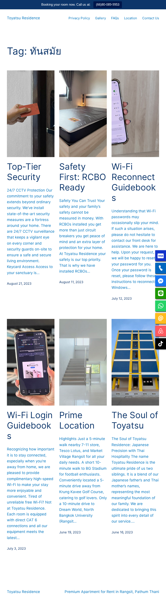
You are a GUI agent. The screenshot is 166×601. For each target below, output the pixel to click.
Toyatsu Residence (23, 18)
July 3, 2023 (16, 548)
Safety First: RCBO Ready (82, 177)
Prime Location (76, 420)
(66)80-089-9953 (107, 4)
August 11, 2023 (71, 282)
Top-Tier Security (24, 171)
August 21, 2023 (19, 283)
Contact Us (150, 18)
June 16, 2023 (122, 532)
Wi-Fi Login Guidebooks (30, 425)
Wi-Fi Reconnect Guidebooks (134, 182)
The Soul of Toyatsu (135, 420)
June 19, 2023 (70, 532)
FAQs (115, 18)
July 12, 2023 (122, 298)
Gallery (100, 18)
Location (130, 18)
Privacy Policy (79, 18)
